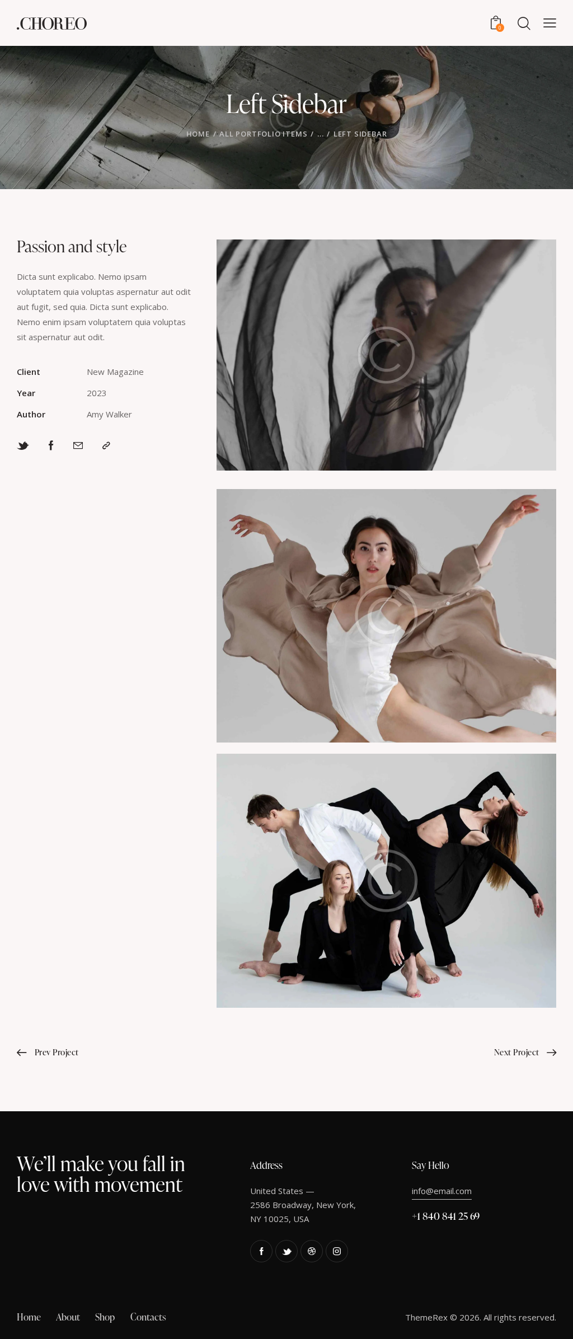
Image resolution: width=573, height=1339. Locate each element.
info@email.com (442, 1190)
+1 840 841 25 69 (446, 1216)
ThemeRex (426, 1317)
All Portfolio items (263, 134)
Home (198, 134)
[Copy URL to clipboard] (106, 445)
